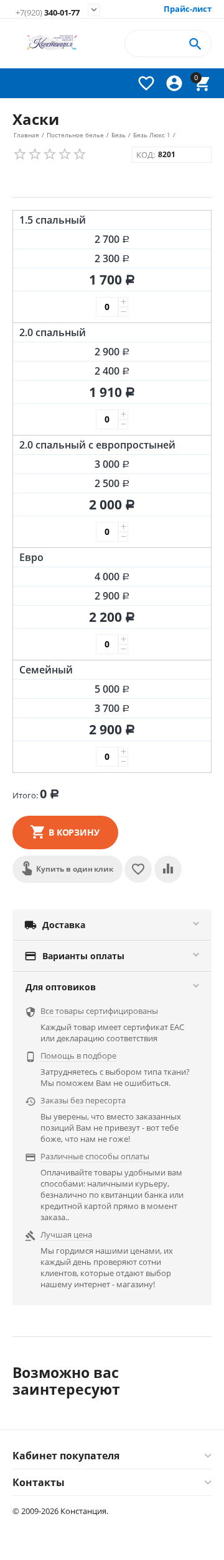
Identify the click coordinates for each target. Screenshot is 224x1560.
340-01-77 (48, 13)
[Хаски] (112, 183)
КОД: (145, 154)
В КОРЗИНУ (74, 832)
